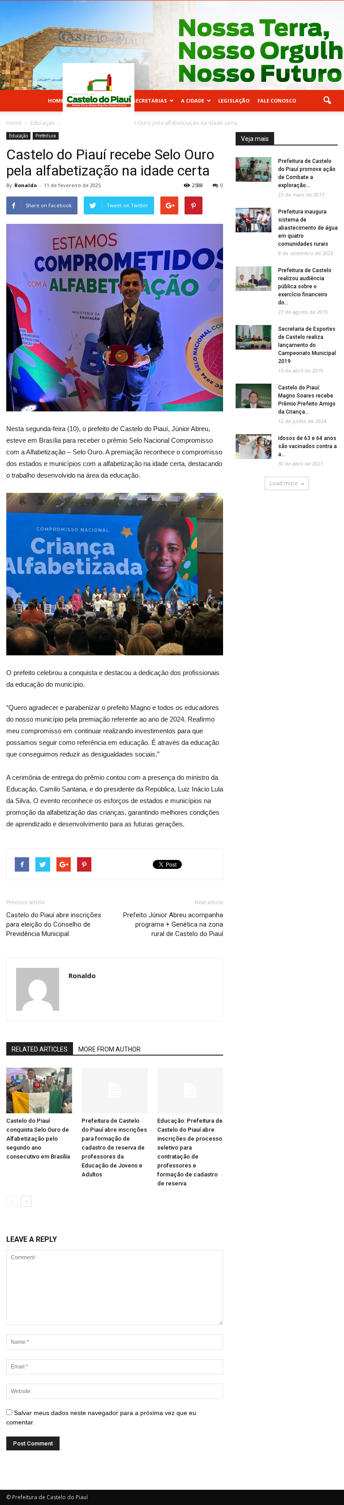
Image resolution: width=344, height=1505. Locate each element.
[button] (327, 100)
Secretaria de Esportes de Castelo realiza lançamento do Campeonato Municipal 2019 (307, 345)
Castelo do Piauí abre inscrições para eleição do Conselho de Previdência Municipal (53, 924)
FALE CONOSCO (277, 100)
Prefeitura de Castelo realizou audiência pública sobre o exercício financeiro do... (304, 286)
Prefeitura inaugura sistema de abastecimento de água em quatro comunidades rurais (308, 228)
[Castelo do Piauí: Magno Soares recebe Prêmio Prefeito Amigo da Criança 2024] (253, 396)
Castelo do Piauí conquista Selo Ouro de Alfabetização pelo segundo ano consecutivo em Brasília (38, 1138)
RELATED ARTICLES (40, 1049)
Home (56, 100)
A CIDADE (192, 100)
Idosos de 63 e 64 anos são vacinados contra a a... (307, 446)
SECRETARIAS (150, 100)
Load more (284, 483)
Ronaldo (25, 185)
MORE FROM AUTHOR (109, 1049)
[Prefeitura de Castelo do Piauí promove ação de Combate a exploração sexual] (253, 169)
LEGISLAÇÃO (233, 100)
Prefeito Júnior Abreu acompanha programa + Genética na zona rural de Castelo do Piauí (173, 924)
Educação (18, 136)
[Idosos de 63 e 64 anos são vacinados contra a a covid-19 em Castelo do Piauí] (253, 446)
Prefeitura (45, 136)
